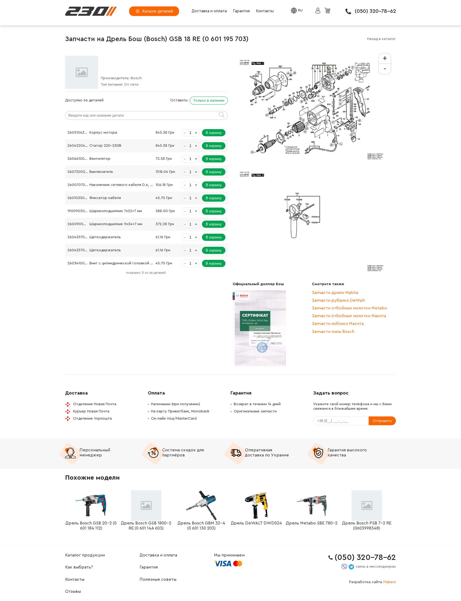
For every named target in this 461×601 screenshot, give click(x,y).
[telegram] (351, 567)
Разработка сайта (372, 582)
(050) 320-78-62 (375, 11)
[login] (91, 11)
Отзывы (73, 591)
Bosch (136, 78)
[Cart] (328, 10)
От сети (131, 84)
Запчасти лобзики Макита (338, 323)
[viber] (344, 566)
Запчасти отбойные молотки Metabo (349, 308)
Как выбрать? (79, 567)
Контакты (265, 11)
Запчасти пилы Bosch (333, 331)
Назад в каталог (381, 39)
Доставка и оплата (209, 11)
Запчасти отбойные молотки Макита (349, 316)
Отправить (382, 421)
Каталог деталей (157, 11)
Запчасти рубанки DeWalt (338, 300)
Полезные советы (158, 579)
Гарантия (241, 11)
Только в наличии (208, 100)
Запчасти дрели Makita (335, 292)
